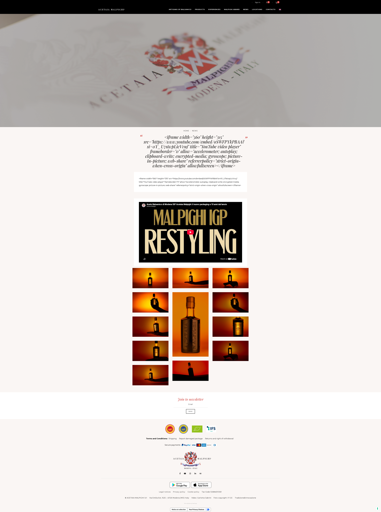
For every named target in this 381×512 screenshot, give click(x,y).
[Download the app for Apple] (201, 485)
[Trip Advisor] (200, 473)
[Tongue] (280, 9)
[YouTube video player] (190, 232)
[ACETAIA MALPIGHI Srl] (111, 9)
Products (200, 9)
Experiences (214, 9)
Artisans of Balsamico (180, 9)
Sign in (257, 2)
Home (186, 131)
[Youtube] (184, 473)
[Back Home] (190, 460)
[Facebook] (180, 473)
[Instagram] (190, 473)
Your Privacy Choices (196, 509)
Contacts (270, 9)
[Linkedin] (195, 473)
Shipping (173, 439)
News (245, 9)
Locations (257, 9)
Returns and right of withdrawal (219, 439)
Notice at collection (179, 509)
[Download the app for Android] (180, 485)
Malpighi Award (232, 9)
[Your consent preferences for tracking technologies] (377, 508)
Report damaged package (191, 439)
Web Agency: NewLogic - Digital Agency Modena (190, 503)
